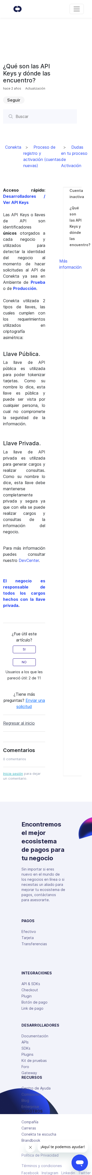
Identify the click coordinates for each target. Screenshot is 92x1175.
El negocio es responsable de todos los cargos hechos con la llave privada (24, 593)
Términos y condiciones (41, 1166)
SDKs (25, 1048)
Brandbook (30, 1140)
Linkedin (68, 1173)
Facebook (30, 1173)
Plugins (27, 1054)
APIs (25, 1042)
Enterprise (30, 1106)
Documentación (34, 1036)
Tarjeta (27, 937)
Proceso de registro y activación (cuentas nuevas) (42, 156)
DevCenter (29, 560)
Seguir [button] (13, 100)
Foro (25, 1066)
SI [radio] (24, 649)
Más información (70, 264)
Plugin (26, 996)
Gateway (29, 1073)
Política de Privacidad (40, 1155)
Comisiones (31, 1094)
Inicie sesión (13, 773)
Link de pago (32, 1008)
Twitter (84, 1173)
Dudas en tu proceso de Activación (74, 156)
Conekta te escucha (38, 1134)
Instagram (50, 1173)
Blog (25, 1100)
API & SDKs (30, 984)
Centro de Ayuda (36, 1088)
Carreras (28, 1128)
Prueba (38, 282)
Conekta (13, 147)
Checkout (29, 990)
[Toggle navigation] (77, 9)
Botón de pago (34, 1002)
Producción (24, 288)
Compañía (29, 1122)
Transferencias (34, 944)
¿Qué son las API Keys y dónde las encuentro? (80, 226)
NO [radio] (24, 662)
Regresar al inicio (19, 723)
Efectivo (28, 931)
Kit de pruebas (34, 1060)
